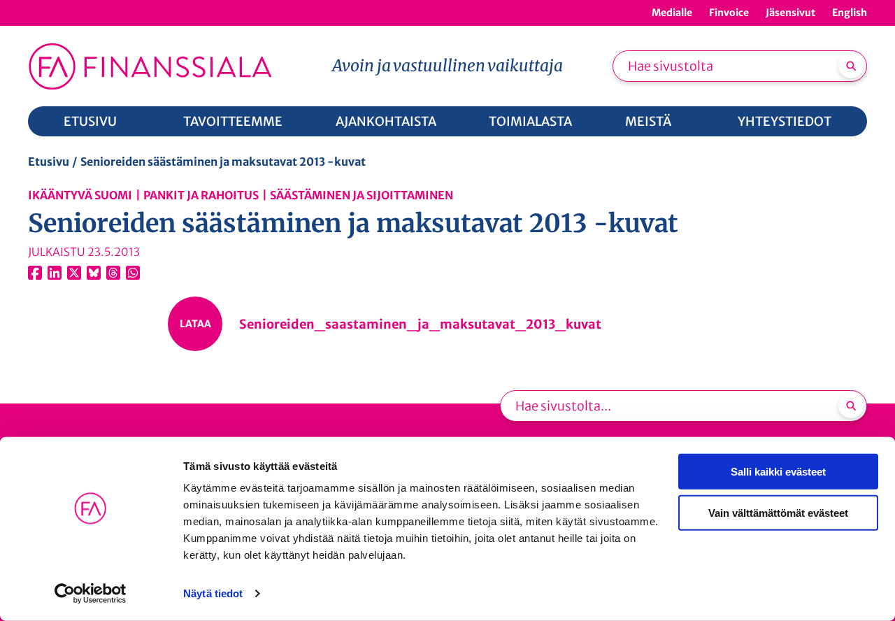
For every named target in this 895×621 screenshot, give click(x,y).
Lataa (195, 323)
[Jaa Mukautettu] (113, 273)
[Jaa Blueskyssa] (94, 273)
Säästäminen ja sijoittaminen (361, 195)
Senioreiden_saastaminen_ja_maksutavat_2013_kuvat (420, 324)
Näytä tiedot (213, 593)
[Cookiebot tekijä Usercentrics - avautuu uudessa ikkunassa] (90, 593)
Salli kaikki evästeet (778, 472)
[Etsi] (851, 65)
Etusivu (48, 162)
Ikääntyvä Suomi (80, 195)
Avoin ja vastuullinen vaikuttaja (447, 65)
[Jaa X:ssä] (74, 273)
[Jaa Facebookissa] (35, 273)
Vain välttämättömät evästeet (778, 512)
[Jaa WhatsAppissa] (133, 273)
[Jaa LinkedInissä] (55, 273)
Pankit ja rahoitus (201, 195)
